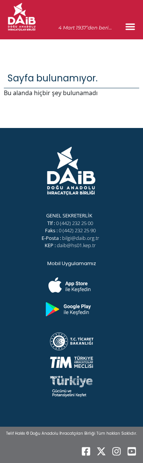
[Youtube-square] (131, 451)
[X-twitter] (101, 451)
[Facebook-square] (85, 451)
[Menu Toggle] (130, 26)
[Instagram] (116, 451)
